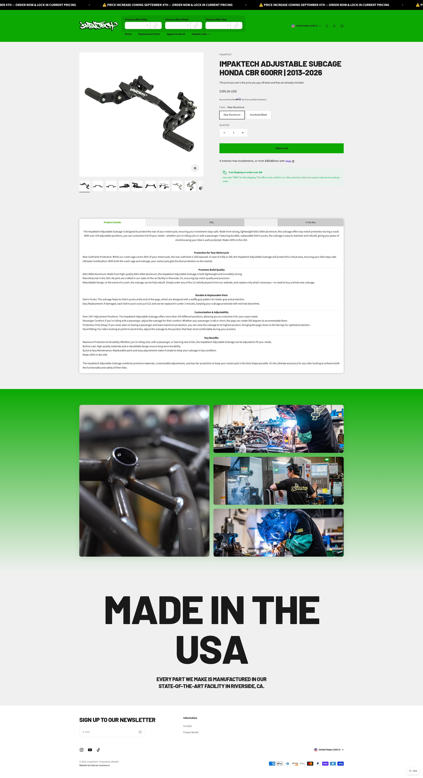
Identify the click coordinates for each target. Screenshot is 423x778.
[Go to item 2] (98, 186)
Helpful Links (199, 34)
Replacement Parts (149, 34)
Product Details (112, 222)
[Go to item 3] (111, 186)
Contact (187, 726)
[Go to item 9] (190, 186)
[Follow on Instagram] (81, 750)
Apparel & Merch (176, 34)
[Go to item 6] (150, 186)
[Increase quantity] (243, 133)
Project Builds (191, 732)
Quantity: (224, 125)
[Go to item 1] (84, 186)
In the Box (311, 222)
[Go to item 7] (164, 186)
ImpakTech (225, 54)
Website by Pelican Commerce (94, 765)
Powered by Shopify (109, 761)
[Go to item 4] (124, 186)
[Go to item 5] (137, 186)
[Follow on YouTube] (90, 750)
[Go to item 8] (177, 186)
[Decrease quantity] (224, 133)
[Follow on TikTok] (98, 750)
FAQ (211, 222)
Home (128, 34)
